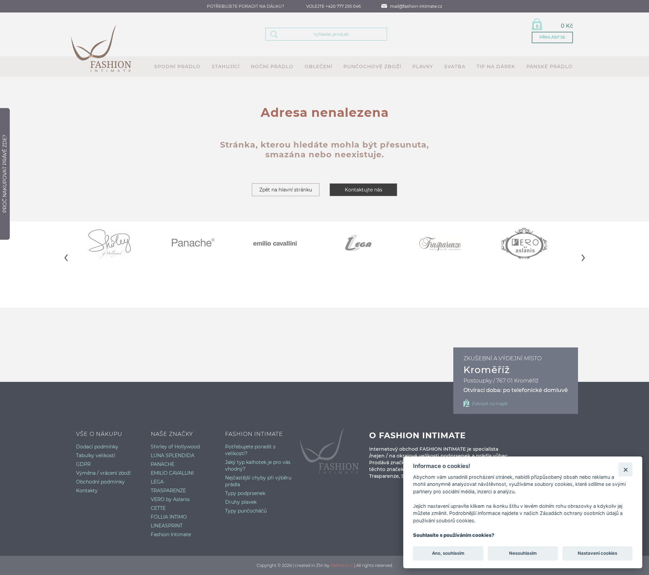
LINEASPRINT (167, 526)
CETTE (158, 508)
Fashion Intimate (171, 534)
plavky (422, 66)
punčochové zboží (372, 66)
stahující (226, 66)
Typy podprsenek (245, 493)
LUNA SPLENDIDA (172, 455)
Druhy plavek (241, 502)
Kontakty (87, 491)
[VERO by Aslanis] (531, 243)
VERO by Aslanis (170, 499)
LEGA (157, 482)
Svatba (454, 66)
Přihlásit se (552, 37)
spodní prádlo (177, 66)
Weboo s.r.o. (341, 565)
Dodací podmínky (97, 447)
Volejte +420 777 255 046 (333, 6)
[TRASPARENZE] (448, 243)
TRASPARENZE (168, 491)
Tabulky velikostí (95, 455)
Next (583, 251)
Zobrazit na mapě (489, 403)
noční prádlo (272, 66)
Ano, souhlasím (448, 553)
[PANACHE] (200, 243)
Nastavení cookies (597, 553)
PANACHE (162, 464)
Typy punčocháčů (246, 511)
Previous (66, 251)
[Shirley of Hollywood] (117, 243)
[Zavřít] (625, 469)
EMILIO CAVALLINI (172, 473)
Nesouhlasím (522, 553)
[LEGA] (365, 243)
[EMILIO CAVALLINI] (283, 243)
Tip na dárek (496, 66)
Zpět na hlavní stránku (285, 190)
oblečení (318, 66)
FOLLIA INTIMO (169, 517)
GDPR (83, 464)
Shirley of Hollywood (175, 447)
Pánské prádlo (549, 66)
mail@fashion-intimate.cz (416, 6)
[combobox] (334, 34)
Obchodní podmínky (100, 482)
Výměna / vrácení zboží (103, 473)
